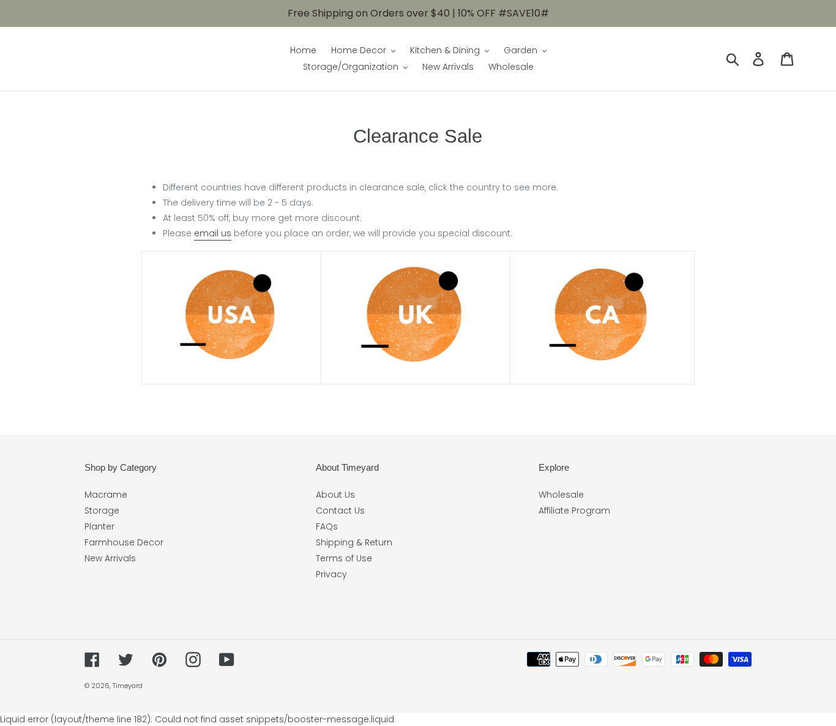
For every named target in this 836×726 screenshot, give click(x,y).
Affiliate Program (574, 510)
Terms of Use (344, 558)
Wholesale (561, 494)
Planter (99, 526)
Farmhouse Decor (123, 542)
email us (212, 233)
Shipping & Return (354, 542)
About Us (335, 494)
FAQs (327, 526)
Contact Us (340, 510)
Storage (101, 510)
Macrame (105, 494)
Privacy (331, 574)
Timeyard (128, 685)
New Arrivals (110, 558)
